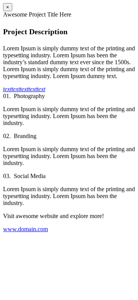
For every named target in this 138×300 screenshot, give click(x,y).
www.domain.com (25, 229)
